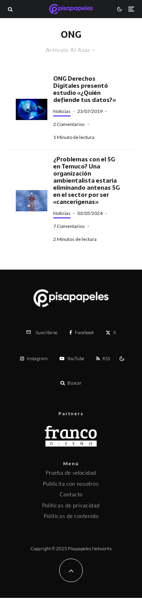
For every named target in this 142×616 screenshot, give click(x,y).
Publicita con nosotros (71, 484)
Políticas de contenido (71, 516)
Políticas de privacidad (71, 505)
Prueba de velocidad (71, 473)
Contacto (71, 494)
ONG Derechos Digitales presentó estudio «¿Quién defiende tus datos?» (84, 89)
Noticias (62, 111)
